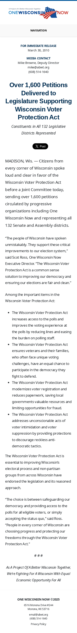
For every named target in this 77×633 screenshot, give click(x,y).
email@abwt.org (38, 614)
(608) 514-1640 (38, 618)
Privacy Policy (38, 624)
